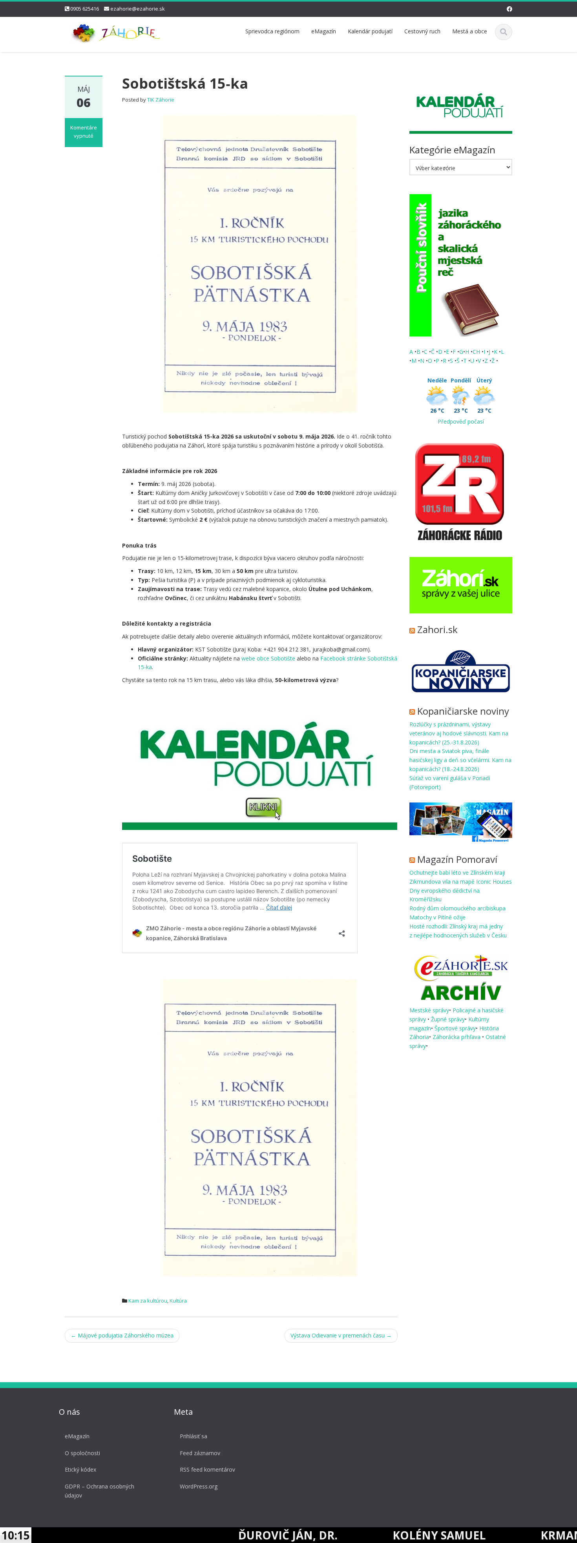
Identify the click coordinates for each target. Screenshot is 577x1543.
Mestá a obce (469, 31)
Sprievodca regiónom (272, 31)
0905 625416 (84, 8)
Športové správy (455, 1028)
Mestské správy (429, 1010)
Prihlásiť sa (193, 1436)
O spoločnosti (82, 1453)
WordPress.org (198, 1486)
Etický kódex (80, 1469)
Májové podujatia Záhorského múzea (122, 1335)
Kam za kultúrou (147, 1300)
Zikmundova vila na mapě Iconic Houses (460, 881)
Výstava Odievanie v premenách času (341, 1335)
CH (477, 351)
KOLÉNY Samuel (380, 1535)
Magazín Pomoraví (457, 859)
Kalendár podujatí (370, 31)
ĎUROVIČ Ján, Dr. (229, 1535)
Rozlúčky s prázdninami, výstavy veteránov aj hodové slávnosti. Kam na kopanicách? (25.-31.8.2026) (458, 733)
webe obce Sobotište (268, 658)
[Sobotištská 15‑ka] (259, 263)
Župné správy (448, 1019)
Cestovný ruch (422, 31)
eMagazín (323, 31)
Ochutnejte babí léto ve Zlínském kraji (457, 872)
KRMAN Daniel (525, 1535)
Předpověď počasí (461, 421)
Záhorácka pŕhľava (457, 1037)
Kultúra (178, 1300)
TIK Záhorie (160, 99)
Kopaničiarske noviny (463, 710)
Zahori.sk (437, 629)
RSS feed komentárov (207, 1469)
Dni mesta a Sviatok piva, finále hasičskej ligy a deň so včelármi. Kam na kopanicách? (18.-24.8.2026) (460, 760)
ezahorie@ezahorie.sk (137, 8)
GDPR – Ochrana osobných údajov (99, 1491)
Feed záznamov (200, 1453)
